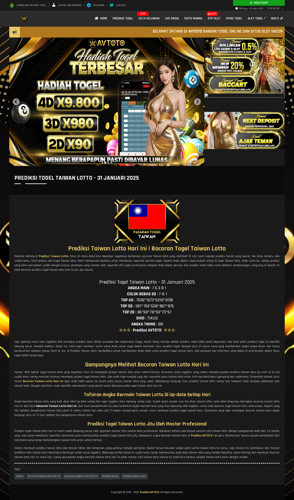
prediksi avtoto (110, 476)
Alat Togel (255, 18)
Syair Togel (234, 18)
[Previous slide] (16, 101)
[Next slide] (197, 101)
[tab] (102, 162)
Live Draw (172, 18)
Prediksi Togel (123, 18)
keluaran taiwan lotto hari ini (81, 476)
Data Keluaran (149, 18)
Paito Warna (193, 18)
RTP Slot (214, 18)
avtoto (19, 476)
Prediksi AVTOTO (149, 492)
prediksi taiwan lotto (134, 476)
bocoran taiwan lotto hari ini (44, 476)
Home (102, 18)
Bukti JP (277, 18)
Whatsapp (260, 3)
